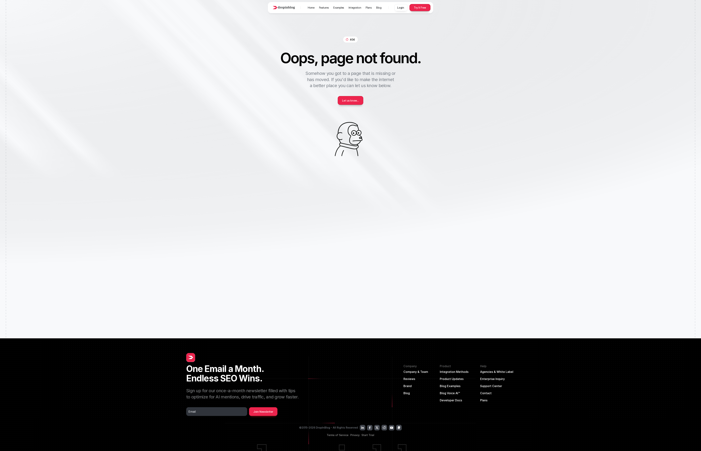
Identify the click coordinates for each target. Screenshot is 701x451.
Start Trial (367, 435)
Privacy (355, 435)
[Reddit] (384, 428)
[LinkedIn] (362, 428)
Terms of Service (337, 435)
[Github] (399, 428)
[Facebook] (370, 428)
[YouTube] (391, 428)
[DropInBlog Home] (283, 7)
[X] (377, 428)
